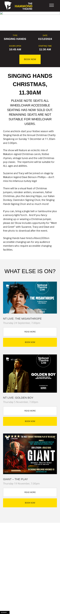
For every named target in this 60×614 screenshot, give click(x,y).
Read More (30, 332)
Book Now (30, 59)
